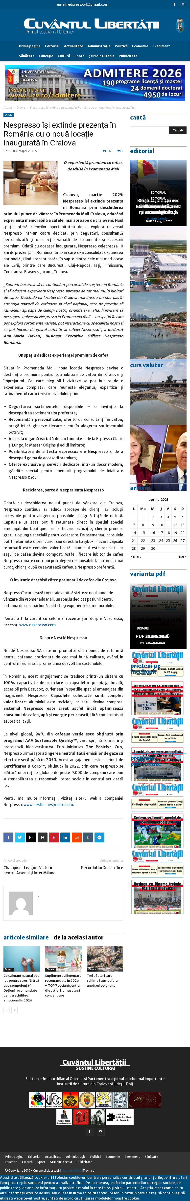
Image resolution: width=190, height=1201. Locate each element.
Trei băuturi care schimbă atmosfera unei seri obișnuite (102, 981)
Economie (140, 46)
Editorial (52, 46)
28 (134, 548)
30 (153, 548)
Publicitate (128, 56)
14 (134, 532)
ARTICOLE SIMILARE (26, 937)
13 (183, 524)
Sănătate (26, 56)
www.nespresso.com (37, 625)
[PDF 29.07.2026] (158, 814)
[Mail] (183, 4)
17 (161, 532)
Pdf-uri (143, 628)
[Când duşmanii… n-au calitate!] (158, 259)
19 (175, 532)
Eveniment (161, 46)
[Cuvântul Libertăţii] (95, 25)
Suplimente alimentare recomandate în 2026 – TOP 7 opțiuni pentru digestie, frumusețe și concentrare (63, 985)
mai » (182, 556)
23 (153, 540)
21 (134, 540)
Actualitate (73, 46)
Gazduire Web (71, 1170)
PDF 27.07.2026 (153, 636)
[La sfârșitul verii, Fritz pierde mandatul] (158, 458)
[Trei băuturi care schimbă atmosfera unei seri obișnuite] (105, 958)
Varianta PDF (147, 574)
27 (183, 540)
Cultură (64, 56)
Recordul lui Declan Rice (102, 867)
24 (161, 540)
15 (143, 532)
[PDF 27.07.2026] (158, 881)
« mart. (136, 556)
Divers (21, 107)
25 (168, 540)
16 (153, 532)
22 (143, 540)
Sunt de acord (151, 1198)
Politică (121, 46)
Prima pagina (30, 46)
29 (143, 548)
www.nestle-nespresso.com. (49, 804)
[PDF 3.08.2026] (158, 748)
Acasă (7, 107)
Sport (79, 56)
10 (161, 524)
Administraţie (99, 46)
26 (175, 540)
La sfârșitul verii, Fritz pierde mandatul (158, 209)
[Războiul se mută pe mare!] (158, 325)
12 (175, 524)
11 (168, 524)
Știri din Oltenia (101, 56)
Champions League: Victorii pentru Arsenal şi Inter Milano (29, 870)
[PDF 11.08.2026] (158, 682)
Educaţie (46, 56)
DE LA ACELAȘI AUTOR (79, 937)
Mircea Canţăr (157, 218)
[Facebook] (174, 4)
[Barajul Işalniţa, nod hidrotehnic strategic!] (158, 392)
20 (183, 532)
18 (168, 532)
